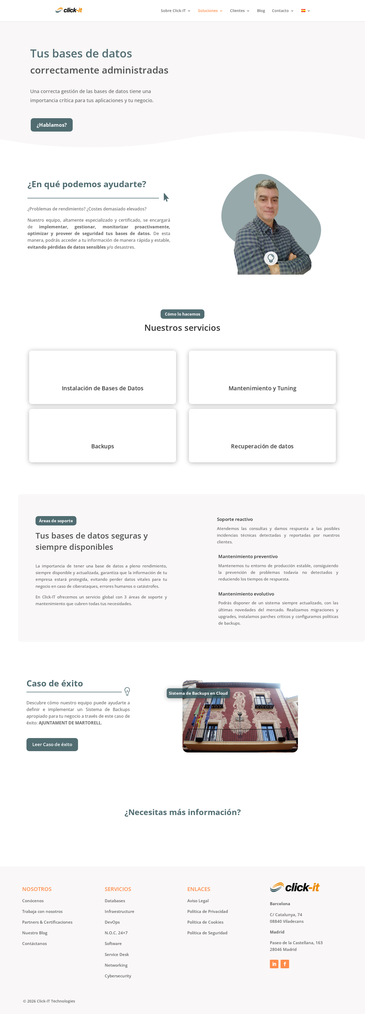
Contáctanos (182, 839)
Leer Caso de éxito (52, 744)
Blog (261, 11)
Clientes (237, 11)
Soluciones (208, 11)
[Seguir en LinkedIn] (274, 964)
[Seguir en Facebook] (285, 964)
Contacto (280, 11)
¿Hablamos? (52, 124)
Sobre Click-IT (173, 11)
